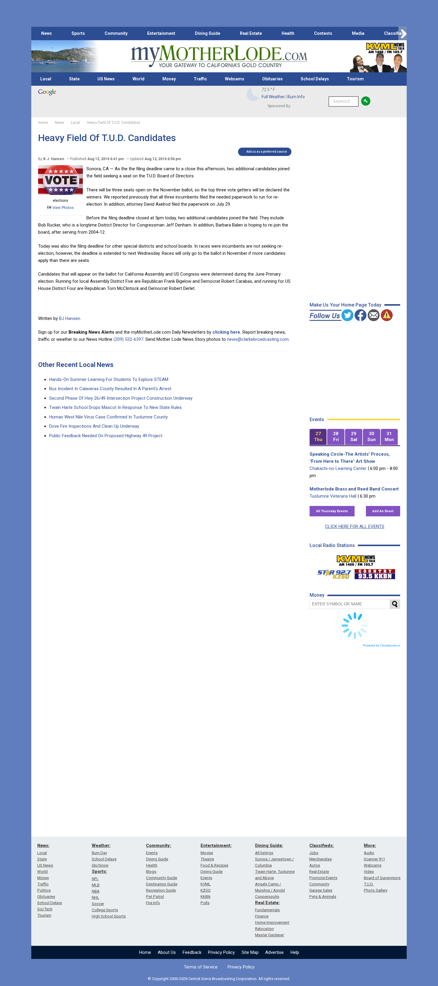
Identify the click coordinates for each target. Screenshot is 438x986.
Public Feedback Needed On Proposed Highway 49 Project (105, 435)
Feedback (192, 952)
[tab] (318, 437)
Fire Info (153, 903)
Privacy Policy (221, 952)
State (74, 78)
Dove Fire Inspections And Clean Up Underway (94, 426)
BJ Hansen (69, 318)
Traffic (200, 78)
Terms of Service (201, 967)
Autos (314, 865)
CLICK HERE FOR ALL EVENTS (354, 526)
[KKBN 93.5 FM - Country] (374, 572)
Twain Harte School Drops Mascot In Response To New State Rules (115, 407)
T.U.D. (369, 884)
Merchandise (320, 859)
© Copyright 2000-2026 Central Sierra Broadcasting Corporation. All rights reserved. (219, 978)
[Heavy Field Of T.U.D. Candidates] (60, 193)
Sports (78, 33)
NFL (95, 878)
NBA (96, 891)
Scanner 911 (374, 859)
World (139, 78)
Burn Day (99, 853)
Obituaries (272, 78)
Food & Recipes (214, 865)
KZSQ (206, 890)
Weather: (101, 845)
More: (370, 845)
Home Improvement (272, 922)
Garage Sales (320, 890)
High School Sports (109, 916)
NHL (95, 897)
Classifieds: (321, 845)
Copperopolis (267, 896)
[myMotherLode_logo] (219, 56)
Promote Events (323, 878)
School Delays (315, 78)
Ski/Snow (100, 865)
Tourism (355, 78)
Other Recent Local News (76, 364)
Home (145, 952)
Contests (323, 33)
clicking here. (226, 332)
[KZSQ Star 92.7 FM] (331, 572)
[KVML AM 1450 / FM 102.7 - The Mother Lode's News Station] (356, 558)
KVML (206, 884)
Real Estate (251, 33)
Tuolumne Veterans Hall (333, 496)
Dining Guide (207, 33)
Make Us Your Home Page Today (345, 305)
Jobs (313, 853)
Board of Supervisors (382, 878)
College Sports (105, 910)
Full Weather (273, 96)
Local (45, 78)
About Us (167, 952)
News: (43, 845)
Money (169, 78)
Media (358, 33)
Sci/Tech (44, 909)
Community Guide (161, 878)
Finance (261, 916)
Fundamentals (267, 910)
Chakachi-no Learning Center (338, 468)
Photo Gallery (375, 890)
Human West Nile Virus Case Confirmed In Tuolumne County (108, 417)
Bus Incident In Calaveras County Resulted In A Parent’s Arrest (110, 388)
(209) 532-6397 (128, 339)
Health (288, 33)
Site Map (250, 952)
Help (295, 952)
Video (369, 871)
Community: (158, 845)
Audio (369, 853)
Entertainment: (216, 845)
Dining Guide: (269, 845)
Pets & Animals (322, 896)
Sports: (99, 871)
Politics (44, 890)
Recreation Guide (161, 890)
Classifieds (395, 33)
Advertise (274, 952)
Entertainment (161, 33)
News (46, 33)
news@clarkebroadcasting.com (258, 339)
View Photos (63, 207)
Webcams (234, 78)
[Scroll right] (402, 33)
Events (152, 853)
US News (106, 78)
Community (116, 33)
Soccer (98, 903)
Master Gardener (269, 935)
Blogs (151, 871)
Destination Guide (161, 884)
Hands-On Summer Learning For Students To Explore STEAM (108, 379)
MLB (96, 885)
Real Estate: (267, 902)
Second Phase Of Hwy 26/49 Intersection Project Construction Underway (120, 398)
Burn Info (296, 96)
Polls (205, 903)
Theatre (207, 859)
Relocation (264, 928)
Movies (207, 853)
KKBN (205, 896)
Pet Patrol (155, 896)
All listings (264, 853)
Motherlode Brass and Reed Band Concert (354, 489)
